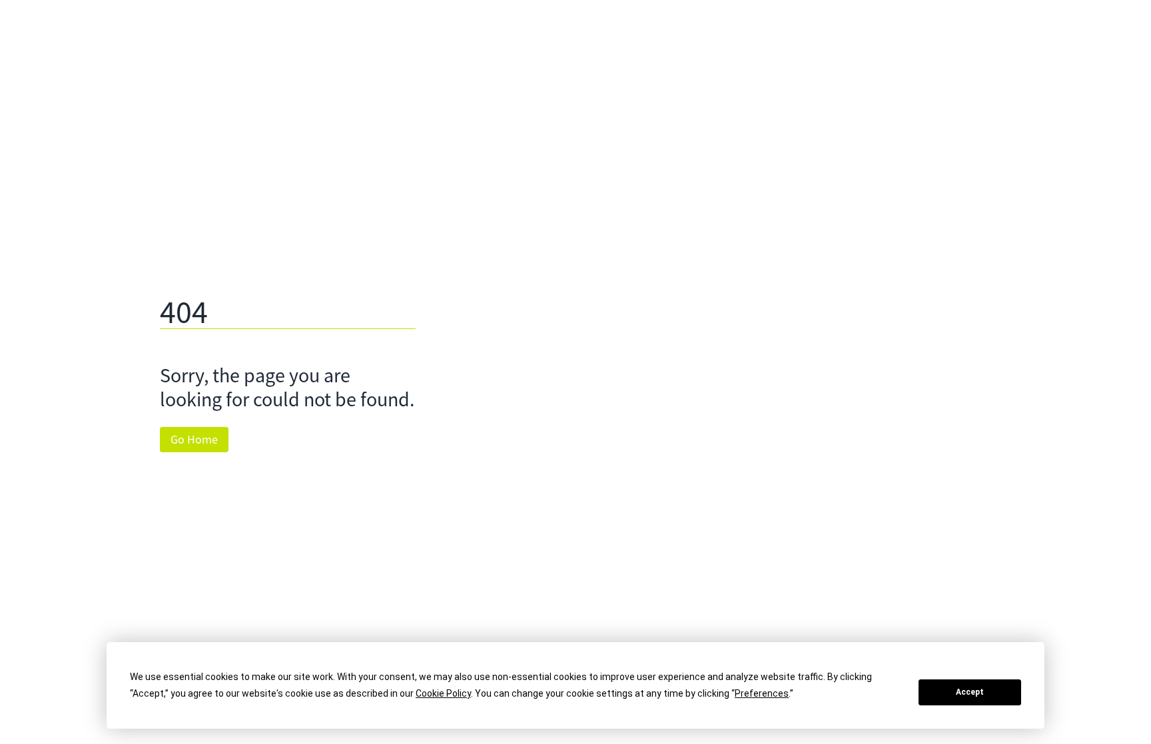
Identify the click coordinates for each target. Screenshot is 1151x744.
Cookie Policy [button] (443, 693)
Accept (970, 692)
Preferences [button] (762, 693)
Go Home (194, 439)
